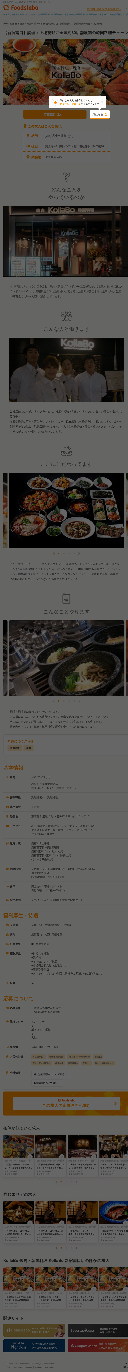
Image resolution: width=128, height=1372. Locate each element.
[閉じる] (101, 102)
